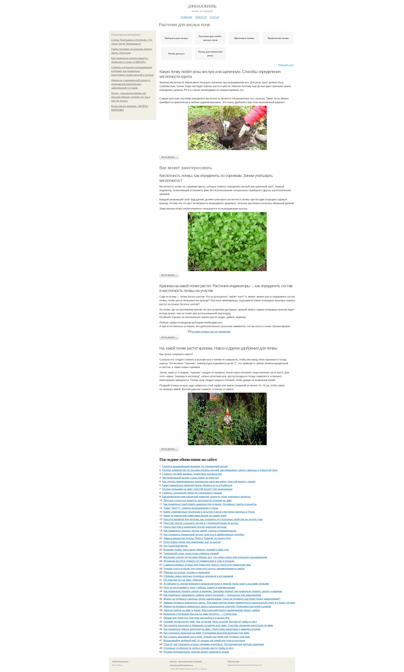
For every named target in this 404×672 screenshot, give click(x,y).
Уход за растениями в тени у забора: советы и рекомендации (199, 587)
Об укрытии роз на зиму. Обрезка (182, 580)
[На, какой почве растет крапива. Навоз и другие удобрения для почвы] (227, 419)
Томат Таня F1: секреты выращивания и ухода (190, 508)
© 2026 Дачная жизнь (120, 661)
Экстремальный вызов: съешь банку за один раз (190, 477)
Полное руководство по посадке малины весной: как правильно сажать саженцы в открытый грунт (220, 470)
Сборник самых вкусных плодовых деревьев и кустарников (198, 576)
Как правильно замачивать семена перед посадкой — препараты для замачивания (212, 595)
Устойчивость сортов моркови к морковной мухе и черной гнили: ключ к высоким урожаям (216, 583)
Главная (186, 16)
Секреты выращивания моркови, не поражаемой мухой (194, 466)
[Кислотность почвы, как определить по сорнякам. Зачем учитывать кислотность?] (227, 241)
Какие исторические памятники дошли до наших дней (194, 515)
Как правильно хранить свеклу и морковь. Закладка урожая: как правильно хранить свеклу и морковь (222, 591)
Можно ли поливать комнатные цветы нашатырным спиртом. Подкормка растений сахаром (217, 606)
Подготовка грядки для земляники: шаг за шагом (191, 542)
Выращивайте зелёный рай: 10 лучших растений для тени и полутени (204, 640)
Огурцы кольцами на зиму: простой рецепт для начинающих (197, 489)
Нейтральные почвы (176, 38)
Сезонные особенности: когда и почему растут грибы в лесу (198, 648)
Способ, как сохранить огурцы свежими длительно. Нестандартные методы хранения (213, 644)
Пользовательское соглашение (190, 661)
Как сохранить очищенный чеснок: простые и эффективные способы (203, 534)
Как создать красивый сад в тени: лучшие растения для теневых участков (206, 636)
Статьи (214, 16)
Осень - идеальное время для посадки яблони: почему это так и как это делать (130, 97)
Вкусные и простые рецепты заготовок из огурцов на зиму (197, 500)
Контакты (173, 661)
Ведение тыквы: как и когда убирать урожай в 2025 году (196, 549)
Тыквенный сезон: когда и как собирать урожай (191, 553)
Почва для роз (176, 53)
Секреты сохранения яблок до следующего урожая (192, 493)
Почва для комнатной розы (210, 53)
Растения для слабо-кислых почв (210, 38)
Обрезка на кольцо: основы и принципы (186, 572)
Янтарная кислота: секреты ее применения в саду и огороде (198, 561)
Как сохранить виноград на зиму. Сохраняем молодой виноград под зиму (206, 633)
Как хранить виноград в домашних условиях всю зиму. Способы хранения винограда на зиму (218, 625)
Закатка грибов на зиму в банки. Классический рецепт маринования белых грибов (211, 610)
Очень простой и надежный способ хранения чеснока (194, 527)
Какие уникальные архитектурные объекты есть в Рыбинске (197, 485)
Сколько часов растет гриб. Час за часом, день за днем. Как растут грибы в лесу (210, 621)
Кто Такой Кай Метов (175, 546)
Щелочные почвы (244, 38)
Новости (201, 16)
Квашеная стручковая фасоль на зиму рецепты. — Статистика (200, 614)
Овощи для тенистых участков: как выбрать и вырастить (196, 617)
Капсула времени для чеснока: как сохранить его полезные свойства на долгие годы (213, 519)
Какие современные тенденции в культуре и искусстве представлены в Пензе (209, 511)
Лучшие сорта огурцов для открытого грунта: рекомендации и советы (204, 568)
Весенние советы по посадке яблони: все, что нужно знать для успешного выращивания (215, 557)
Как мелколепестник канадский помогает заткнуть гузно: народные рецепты (206, 496)
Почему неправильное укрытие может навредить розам (196, 652)
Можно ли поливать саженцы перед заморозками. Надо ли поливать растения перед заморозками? (221, 599)
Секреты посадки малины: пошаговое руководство (192, 474)
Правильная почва (278, 38)
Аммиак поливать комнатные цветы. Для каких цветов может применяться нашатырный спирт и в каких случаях (229, 602)
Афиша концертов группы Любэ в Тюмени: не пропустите (197, 538)
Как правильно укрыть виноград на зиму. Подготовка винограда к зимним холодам (211, 629)
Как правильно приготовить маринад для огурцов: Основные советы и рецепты (210, 504)
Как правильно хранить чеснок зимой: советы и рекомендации (199, 530)
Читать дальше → (169, 157)
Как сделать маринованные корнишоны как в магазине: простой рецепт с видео (208, 481)
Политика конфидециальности (181, 665)
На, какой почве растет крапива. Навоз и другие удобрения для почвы (218, 348)
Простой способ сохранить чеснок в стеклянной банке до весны (200, 523)
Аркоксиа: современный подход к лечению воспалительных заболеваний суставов (130, 84)
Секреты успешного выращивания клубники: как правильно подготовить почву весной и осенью (132, 71)
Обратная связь (234, 661)
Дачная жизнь (202, 6)
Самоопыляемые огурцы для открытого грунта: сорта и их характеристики (207, 564)
